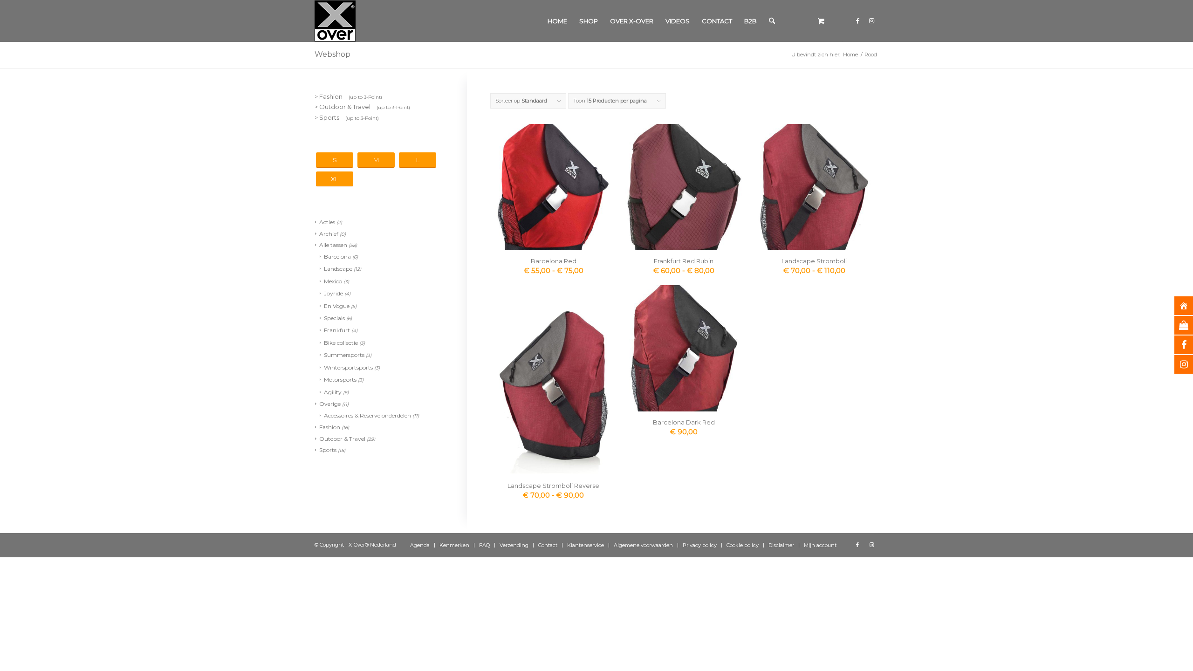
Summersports (344, 354)
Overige (330, 403)
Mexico (333, 281)
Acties (327, 222)
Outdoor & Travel (342, 438)
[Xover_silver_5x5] (335, 20)
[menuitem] (557, 20)
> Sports (347, 117)
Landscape (338, 268)
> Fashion (348, 96)
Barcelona (337, 256)
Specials (334, 318)
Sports (327, 449)
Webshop (332, 54)
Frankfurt (337, 330)
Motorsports (340, 379)
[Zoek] (772, 20)
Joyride (333, 293)
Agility (333, 392)
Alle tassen (333, 244)
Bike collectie (341, 342)
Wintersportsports (348, 367)
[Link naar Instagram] (871, 20)
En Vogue (337, 305)
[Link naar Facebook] (857, 20)
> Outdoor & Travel (362, 106)
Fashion (329, 427)
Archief (328, 233)
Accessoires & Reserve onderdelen (367, 415)
